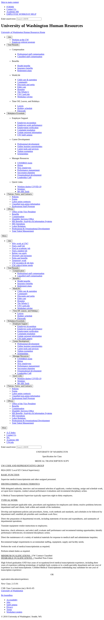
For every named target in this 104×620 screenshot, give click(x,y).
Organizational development (29, 175)
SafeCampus (11, 605)
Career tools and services (28, 149)
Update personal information (29, 132)
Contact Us (11, 9)
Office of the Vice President (24, 212)
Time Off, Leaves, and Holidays (25, 311)
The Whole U (23, 92)
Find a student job (19, 251)
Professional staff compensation (30, 54)
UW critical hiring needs (22, 265)
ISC (8, 437)
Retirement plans (24, 70)
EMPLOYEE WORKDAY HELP (21, 14)
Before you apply (19, 253)
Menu (4, 236)
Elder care (21, 87)
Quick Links (17, 376)
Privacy (9, 607)
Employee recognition (26, 123)
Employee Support (20, 324)
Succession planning (26, 172)
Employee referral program (23, 42)
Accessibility (11, 600)
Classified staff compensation (29, 56)
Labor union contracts (21, 201)
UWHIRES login (24, 163)
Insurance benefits (25, 68)
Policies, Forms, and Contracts (20, 194)
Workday (21, 189)
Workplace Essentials (16, 113)
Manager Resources (21, 356)
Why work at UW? (20, 243)
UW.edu (10, 442)
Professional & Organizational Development (31, 229)
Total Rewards (13, 45)
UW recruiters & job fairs (23, 263)
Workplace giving (24, 97)
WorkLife (16, 289)
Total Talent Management (23, 231)
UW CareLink (23, 94)
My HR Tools (23, 191)
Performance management (28, 170)
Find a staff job (18, 246)
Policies (15, 197)
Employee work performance (29, 125)
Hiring (20, 165)
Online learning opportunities (29, 146)
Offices (10, 209)
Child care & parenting (27, 80)
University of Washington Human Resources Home (23, 32)
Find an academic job (21, 248)
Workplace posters (14, 612)
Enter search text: (8, 19)
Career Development (21, 341)
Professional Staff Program (23, 206)
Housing (21, 89)
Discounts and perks (26, 84)
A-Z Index (11, 432)
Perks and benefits (19, 258)
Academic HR (12, 12)
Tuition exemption (25, 151)
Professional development (28, 144)
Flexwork (21, 111)
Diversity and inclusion (22, 255)
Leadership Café (24, 177)
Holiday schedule (24, 108)
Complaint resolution (26, 130)
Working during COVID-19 (29, 186)
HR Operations (18, 224)
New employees (24, 168)
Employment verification (27, 127)
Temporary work (19, 260)
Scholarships (22, 154)
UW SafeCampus (24, 135)
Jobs (9, 37)
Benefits (15, 214)
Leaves (20, 106)
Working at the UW (20, 40)
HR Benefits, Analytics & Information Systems (32, 221)
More (4, 428)
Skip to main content (10, 2)
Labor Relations (19, 226)
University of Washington (12, 591)
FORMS (10, 7)
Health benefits (23, 66)
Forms (14, 199)
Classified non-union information (26, 204)
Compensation (18, 216)
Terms (9, 609)
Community (22, 82)
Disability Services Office (23, 219)
